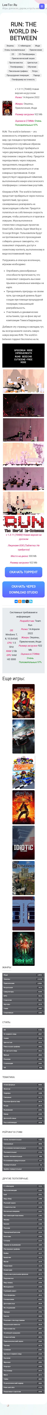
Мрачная (23, 1362)
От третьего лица (23, 1051)
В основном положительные (23, 1148)
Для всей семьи (23, 1118)
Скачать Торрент (24, 572)
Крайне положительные (23, 1156)
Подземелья (23, 1278)
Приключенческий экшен (23, 58)
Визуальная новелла (23, 1325)
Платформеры (16, 67)
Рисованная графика (23, 1249)
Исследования (23, 1308)
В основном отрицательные (23, 1161)
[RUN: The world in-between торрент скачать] (23, 405)
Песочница (23, 1371)
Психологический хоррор (23, 1383)
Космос (23, 1224)
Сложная (23, 1350)
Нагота (23, 1316)
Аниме (23, 1038)
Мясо (23, 1375)
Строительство (23, 1207)
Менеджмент (23, 1287)
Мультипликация (23, 1190)
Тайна (23, 1379)
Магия (23, 1262)
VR (23, 1068)
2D (13, 54)
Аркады (23, 1312)
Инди (37, 46)
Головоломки (23, 1299)
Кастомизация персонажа (23, 1215)
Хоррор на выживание (23, 1245)
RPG (23, 996)
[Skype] (30, 601)
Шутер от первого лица (23, 1354)
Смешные (23, 1097)
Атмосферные (23, 1085)
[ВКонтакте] (16, 601)
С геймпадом (24, 46)
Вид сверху (23, 1283)
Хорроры (23, 1093)
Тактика (23, 1345)
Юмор (23, 1114)
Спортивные (23, 1013)
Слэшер (23, 1241)
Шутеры (23, 1004)
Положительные (23, 1152)
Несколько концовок (23, 1211)
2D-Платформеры (27, 54)
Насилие (23, 1358)
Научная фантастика (23, 1101)
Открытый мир (23, 1337)
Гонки (23, 1008)
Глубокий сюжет (23, 1291)
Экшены (10, 46)
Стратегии (23, 1000)
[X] (27, 601)
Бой (23, 1195)
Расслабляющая (23, 1122)
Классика (23, 1236)
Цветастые (32, 62)
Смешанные (23, 1144)
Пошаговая (23, 1266)
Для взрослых (23, 1304)
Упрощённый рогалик (23, 1232)
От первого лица (23, 1034)
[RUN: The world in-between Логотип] (23, 524)
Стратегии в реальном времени (23, 1274)
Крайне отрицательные (23, 1169)
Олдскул (23, 1366)
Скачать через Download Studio (23, 589)
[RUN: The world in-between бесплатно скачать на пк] (23, 381)
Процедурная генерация (18, 75)
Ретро (35, 71)
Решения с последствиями (23, 1320)
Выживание (23, 1110)
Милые (23, 1055)
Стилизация (23, 1063)
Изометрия (23, 1270)
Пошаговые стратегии (23, 1392)
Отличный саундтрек (23, 1333)
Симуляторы (23, 992)
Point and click (23, 1387)
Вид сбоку (23, 1199)
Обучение (32, 67)
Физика (23, 1220)
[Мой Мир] (23, 601)
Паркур (36, 75)
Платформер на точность (23, 79)
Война (23, 1253)
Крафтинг (23, 1257)
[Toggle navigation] (42, 6)
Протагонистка (16, 62)
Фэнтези (23, 1089)
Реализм (23, 1059)
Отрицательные (23, 1165)
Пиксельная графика (18, 71)
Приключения (36, 50)
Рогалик (23, 1228)
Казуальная (23, 987)
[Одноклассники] (19, 601)
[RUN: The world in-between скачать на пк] (23, 430)
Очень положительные (15, 50)
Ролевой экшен (23, 1203)
